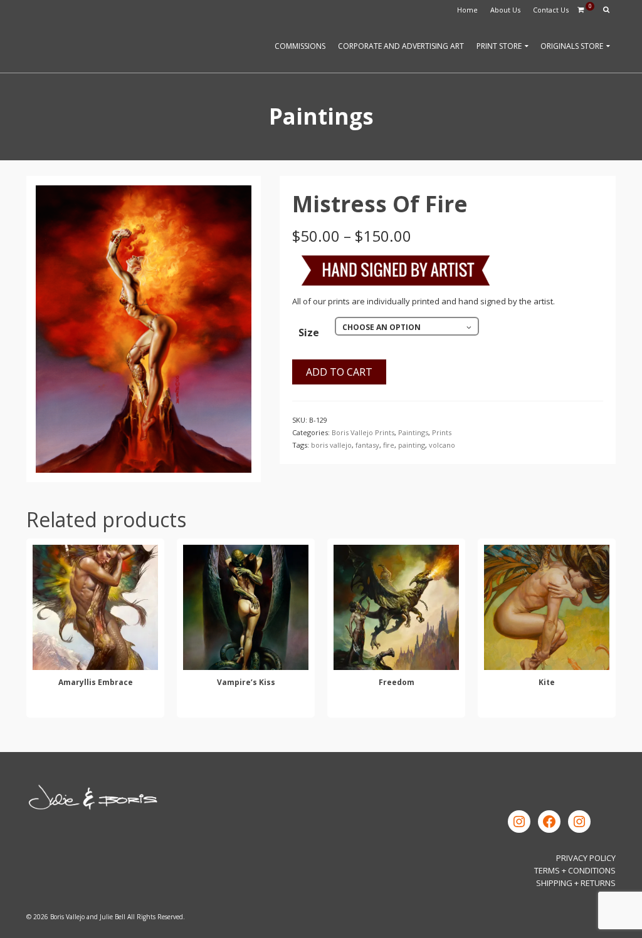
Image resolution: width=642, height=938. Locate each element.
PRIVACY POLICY (586, 857)
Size (308, 332)
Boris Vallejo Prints (363, 432)
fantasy (367, 445)
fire (388, 445)
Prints (441, 432)
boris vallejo (331, 445)
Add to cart (339, 372)
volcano (442, 445)
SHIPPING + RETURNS (576, 883)
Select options (95, 706)
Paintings (413, 432)
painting (411, 445)
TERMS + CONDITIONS (575, 870)
